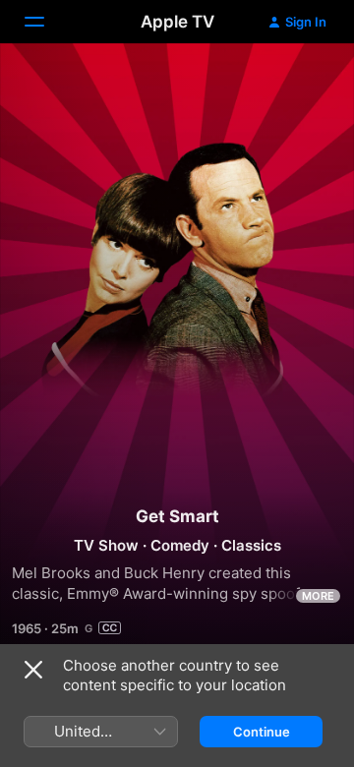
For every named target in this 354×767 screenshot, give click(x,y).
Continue (261, 731)
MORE (318, 596)
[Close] (33, 669)
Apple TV (177, 21)
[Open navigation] (46, 21)
